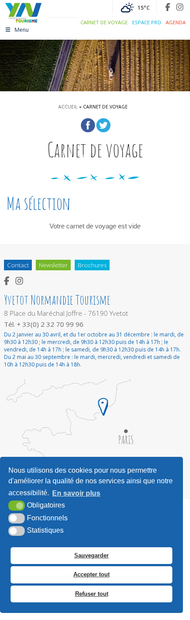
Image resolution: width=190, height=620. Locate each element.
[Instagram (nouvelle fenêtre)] (179, 7)
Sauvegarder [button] (91, 555)
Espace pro (146, 22)
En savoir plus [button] (76, 493)
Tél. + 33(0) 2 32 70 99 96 (44, 324)
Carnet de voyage (104, 22)
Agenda (176, 22)
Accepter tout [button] (91, 574)
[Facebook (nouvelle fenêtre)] (167, 7)
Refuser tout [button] (91, 593)
